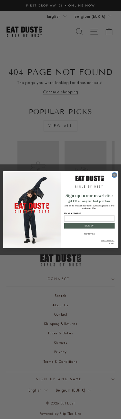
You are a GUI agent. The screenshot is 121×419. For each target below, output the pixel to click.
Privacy (111, 243)
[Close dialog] (114, 174)
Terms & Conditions (107, 241)
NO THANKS (89, 234)
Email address (72, 213)
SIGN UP (89, 225)
